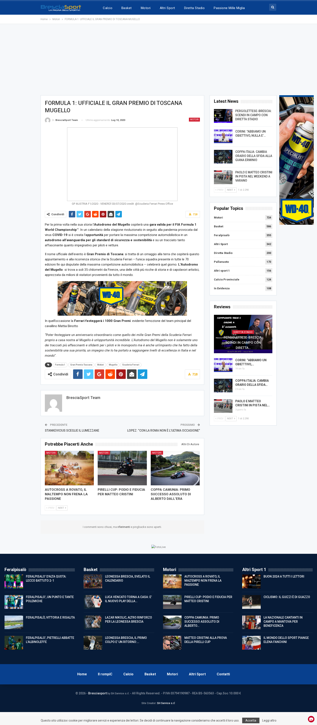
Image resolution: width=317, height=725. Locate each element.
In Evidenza (222, 288)
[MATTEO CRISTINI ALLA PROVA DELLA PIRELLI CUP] (172, 643)
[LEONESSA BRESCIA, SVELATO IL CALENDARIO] (93, 581)
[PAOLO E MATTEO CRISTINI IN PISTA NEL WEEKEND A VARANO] (223, 177)
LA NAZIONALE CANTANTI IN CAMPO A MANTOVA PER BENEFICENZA (283, 621)
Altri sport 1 (222, 270)
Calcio (107, 8)
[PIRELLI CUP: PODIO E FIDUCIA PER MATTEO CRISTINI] (122, 468)
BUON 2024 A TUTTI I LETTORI (284, 576)
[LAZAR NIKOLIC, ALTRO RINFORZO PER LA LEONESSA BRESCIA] (93, 622)
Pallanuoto (221, 261)
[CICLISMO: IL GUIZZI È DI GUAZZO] (251, 602)
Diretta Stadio (194, 8)
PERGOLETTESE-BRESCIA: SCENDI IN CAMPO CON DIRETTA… (243, 343)
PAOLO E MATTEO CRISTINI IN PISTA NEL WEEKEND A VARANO (253, 176)
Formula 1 (60, 365)
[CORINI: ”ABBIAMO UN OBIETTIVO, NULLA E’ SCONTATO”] (223, 136)
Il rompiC (105, 674)
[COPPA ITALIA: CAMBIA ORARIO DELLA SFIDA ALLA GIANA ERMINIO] (223, 157)
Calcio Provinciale (226, 279)
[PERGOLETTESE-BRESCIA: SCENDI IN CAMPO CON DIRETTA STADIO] (223, 116)
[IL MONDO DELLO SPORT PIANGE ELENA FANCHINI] (251, 643)
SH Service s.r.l (166, 703)
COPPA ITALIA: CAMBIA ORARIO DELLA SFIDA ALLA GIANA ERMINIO (253, 156)
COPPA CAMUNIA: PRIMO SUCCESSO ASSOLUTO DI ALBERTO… (201, 621)
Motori (146, 8)
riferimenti (124, 527)
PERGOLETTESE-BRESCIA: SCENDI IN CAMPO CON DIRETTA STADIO (253, 115)
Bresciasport (97, 693)
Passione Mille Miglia (229, 8)
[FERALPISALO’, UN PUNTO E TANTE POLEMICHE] (14, 602)
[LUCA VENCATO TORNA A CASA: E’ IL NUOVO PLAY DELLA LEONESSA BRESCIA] (93, 602)
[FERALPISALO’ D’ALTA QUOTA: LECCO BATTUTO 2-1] (14, 581)
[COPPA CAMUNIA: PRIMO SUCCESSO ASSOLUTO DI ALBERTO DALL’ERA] (175, 468)
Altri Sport (167, 8)
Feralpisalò (221, 235)
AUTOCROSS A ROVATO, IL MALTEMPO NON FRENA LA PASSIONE (202, 580)
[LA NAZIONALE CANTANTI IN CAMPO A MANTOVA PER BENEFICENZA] (251, 622)
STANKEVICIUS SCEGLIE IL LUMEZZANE (72, 430)
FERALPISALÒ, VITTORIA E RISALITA (50, 617)
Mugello (113, 365)
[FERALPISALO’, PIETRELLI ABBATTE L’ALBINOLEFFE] (14, 643)
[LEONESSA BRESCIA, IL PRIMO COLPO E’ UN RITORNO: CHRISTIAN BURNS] (93, 643)
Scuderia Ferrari (130, 365)
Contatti (223, 674)
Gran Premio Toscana (81, 365)
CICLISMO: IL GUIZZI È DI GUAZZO (287, 597)
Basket (126, 8)
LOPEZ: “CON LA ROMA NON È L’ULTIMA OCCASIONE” (163, 430)
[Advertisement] (158, 59)
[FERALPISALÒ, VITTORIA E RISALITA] (14, 622)
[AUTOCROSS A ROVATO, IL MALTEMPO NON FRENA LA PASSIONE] (69, 468)
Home (82, 674)
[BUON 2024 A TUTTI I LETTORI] (251, 581)
